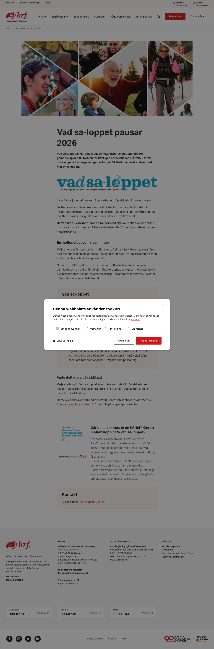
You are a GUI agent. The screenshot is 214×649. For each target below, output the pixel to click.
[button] (63, 340)
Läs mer (135, 319)
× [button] (162, 304)
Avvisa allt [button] (124, 340)
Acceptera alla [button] (149, 340)
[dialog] (107, 324)
